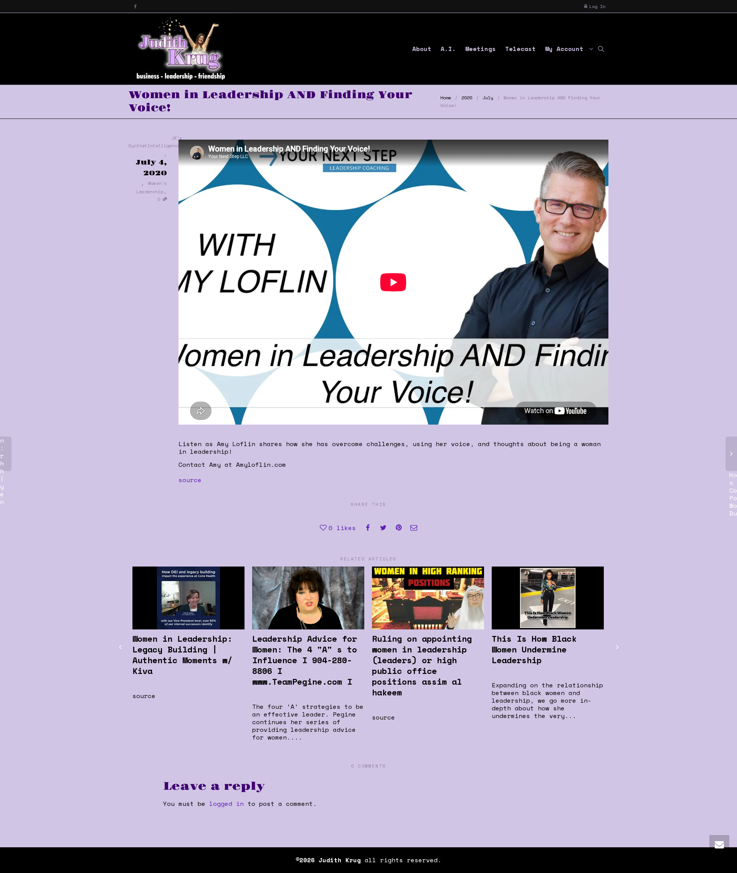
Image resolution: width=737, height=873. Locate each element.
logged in (226, 803)
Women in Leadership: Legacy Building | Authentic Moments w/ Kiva (182, 654)
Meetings (480, 48)
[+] (188, 598)
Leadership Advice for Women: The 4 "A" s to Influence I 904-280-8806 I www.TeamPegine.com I (304, 660)
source (190, 479)
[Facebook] (135, 6)
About (421, 48)
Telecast (520, 48)
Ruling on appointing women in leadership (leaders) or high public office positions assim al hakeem (422, 665)
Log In (597, 6)
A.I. (448, 48)
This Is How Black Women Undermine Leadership (534, 649)
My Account (566, 48)
